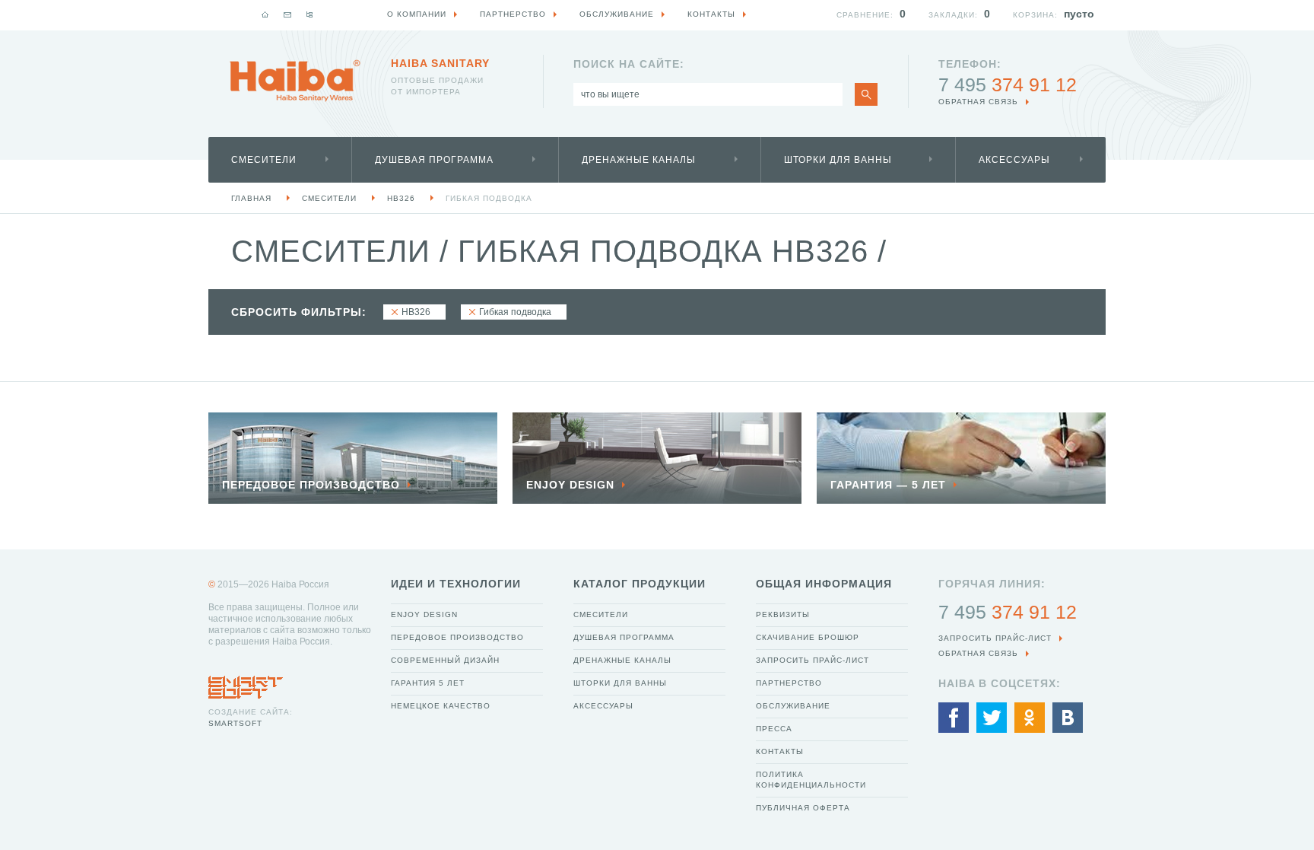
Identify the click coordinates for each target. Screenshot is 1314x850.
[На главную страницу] (295, 80)
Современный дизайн (445, 660)
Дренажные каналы (639, 159)
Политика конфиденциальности (811, 779)
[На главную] (265, 14)
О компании (416, 14)
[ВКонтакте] (1067, 717)
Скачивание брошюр (807, 637)
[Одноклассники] (1029, 717)
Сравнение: (864, 15)
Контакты (780, 751)
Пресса (774, 728)
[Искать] (866, 94)
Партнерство (789, 683)
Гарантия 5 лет (428, 683)
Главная (251, 198)
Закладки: (953, 15)
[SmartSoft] (245, 683)
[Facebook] (953, 717)
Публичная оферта (803, 808)
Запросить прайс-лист (812, 660)
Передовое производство (457, 637)
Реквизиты (783, 614)
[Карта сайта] (309, 14)
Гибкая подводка (489, 198)
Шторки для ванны (838, 159)
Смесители (264, 159)
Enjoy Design (424, 614)
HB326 (401, 198)
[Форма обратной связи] (287, 14)
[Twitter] (991, 717)
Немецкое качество (440, 706)
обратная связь (978, 101)
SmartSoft (235, 723)
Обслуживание (793, 706)
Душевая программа (434, 159)
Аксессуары (1014, 159)
